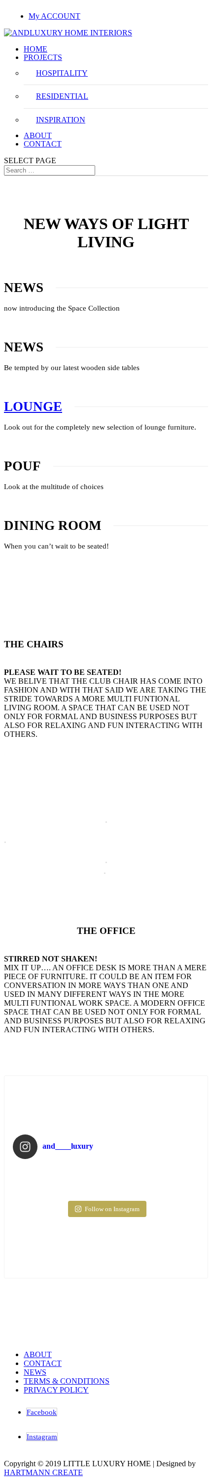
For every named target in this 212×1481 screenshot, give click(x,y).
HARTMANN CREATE (43, 1472)
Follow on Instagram (112, 1209)
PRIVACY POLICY (56, 1390)
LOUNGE (33, 406)
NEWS (35, 1372)
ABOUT (38, 135)
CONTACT (43, 144)
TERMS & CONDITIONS (66, 1381)
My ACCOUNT (54, 16)
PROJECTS (43, 57)
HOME (35, 49)
